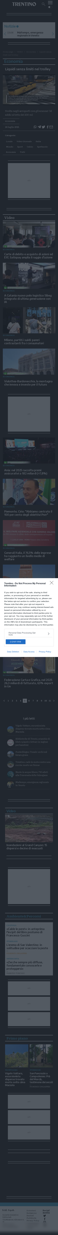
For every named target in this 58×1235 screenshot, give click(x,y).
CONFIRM (15, 642)
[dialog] (29, 617)
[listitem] (29, 634)
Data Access (29, 652)
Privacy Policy (45, 652)
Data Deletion (13, 652)
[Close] (52, 583)
